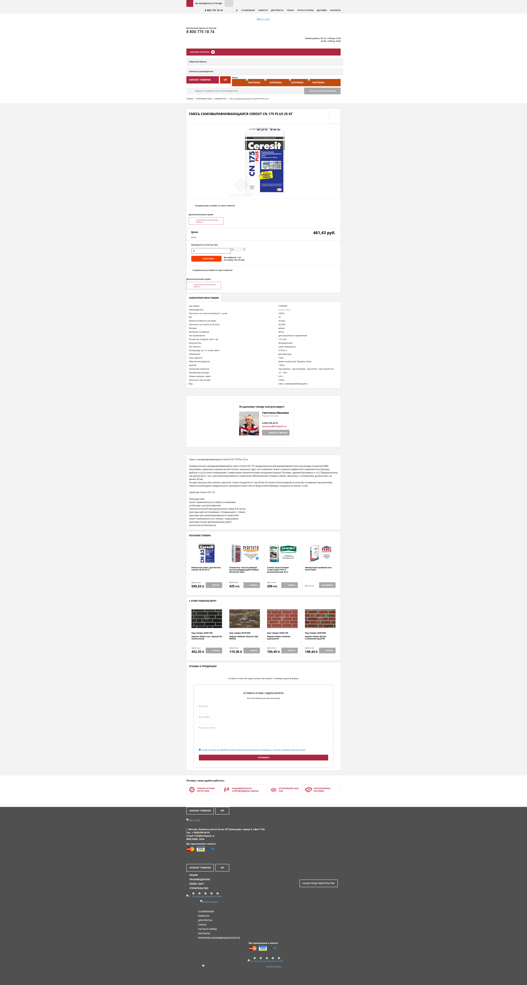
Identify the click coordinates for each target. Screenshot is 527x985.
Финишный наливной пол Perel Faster (318, 568)
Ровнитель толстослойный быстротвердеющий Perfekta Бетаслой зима (244, 569)
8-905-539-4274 (270, 423)
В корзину (208, 258)
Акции (193, 875)
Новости (263, 10)
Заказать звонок (277, 432)
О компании (248, 10)
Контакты (335, 10)
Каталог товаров (200, 810)
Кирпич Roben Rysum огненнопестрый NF (315, 637)
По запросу (327, 585)
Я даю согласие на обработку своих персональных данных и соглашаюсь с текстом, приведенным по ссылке (253, 749)
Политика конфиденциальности (219, 937)
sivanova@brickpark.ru (274, 426)
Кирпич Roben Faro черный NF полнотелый (206, 637)
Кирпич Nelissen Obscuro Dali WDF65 (243, 637)
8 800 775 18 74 (214, 10)
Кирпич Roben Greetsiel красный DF (278, 637)
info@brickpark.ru (204, 835)
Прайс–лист (196, 883)
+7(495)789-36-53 (201, 832)
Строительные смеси (204, 99)
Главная (189, 99)
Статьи (290, 10)
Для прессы (277, 10)
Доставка (322, 10)
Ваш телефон (204, 717)
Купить (216, 585)
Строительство (198, 888)
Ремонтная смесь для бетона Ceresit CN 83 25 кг (206, 568)
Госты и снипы (305, 10)
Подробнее (207, 560)
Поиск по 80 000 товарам (322, 91)
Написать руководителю (201, 71)
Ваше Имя (203, 706)
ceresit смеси (284, 309)
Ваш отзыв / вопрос (207, 727)
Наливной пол (220, 99)
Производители (199, 879)
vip (225, 79)
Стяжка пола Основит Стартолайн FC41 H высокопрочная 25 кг (278, 569)
